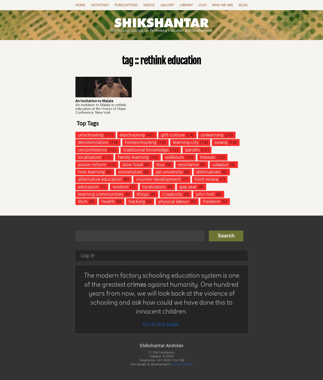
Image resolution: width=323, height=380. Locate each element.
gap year (188, 187)
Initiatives (100, 5)
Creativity (172, 194)
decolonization (93, 142)
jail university (169, 172)
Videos (149, 5)
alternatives (208, 172)
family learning (133, 157)
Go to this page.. (162, 324)
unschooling (91, 135)
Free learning (91, 172)
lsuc (161, 164)
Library (186, 5)
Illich (83, 201)
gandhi (192, 150)
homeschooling (141, 142)
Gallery (167, 5)
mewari (207, 157)
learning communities (100, 194)
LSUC (203, 5)
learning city (185, 142)
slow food (132, 164)
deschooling (132, 135)
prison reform (92, 164)
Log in (88, 255)
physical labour (173, 201)
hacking (137, 201)
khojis (143, 194)
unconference (92, 150)
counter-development (158, 179)
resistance (188, 164)
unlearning (212, 135)
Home (80, 5)
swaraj (220, 142)
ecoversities (130, 172)
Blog (243, 5)
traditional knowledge (146, 150)
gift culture (173, 135)
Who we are (222, 5)
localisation (89, 157)
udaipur (220, 164)
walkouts (174, 157)
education (88, 187)
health (108, 201)
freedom (211, 201)
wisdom (121, 187)
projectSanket (182, 364)
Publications (126, 5)
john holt (205, 194)
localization (154, 187)
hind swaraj (206, 179)
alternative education (100, 179)
